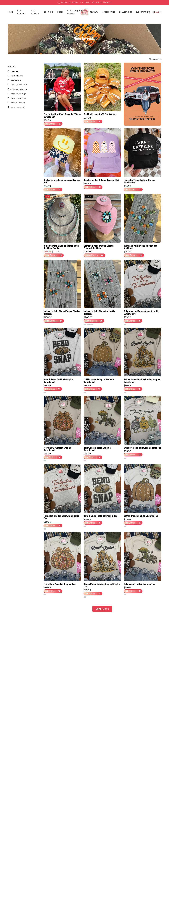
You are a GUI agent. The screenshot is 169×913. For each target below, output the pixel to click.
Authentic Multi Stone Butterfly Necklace (99, 312)
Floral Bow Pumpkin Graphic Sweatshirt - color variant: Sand (45, 460)
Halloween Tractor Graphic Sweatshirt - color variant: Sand (85, 460)
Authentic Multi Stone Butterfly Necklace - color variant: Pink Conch (91, 324)
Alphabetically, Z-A (18, 89)
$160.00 (53, 319)
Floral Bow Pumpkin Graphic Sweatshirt (57, 449)
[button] (60, 12)
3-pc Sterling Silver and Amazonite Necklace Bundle (61, 247)
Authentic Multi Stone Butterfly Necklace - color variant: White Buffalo (85, 324)
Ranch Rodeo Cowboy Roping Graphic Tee (102, 585)
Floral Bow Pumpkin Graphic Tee (60, 584)
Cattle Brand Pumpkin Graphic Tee (141, 516)
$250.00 (133, 253)
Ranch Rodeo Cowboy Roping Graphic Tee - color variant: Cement (85, 597)
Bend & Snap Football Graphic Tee (100, 516)
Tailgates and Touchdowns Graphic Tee (61, 517)
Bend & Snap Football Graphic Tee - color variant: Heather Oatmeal (85, 526)
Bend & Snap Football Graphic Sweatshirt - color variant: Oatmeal (45, 392)
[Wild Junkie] (84, 12)
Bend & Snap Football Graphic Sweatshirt (58, 380)
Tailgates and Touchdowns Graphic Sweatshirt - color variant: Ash (125, 324)
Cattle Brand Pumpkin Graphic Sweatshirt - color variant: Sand (85, 392)
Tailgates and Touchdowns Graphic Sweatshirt (141, 312)
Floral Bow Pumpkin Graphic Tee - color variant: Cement (45, 594)
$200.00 (93, 319)
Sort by (11, 66)
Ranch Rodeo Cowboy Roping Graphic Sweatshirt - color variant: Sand (125, 392)
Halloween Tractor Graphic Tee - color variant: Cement (125, 594)
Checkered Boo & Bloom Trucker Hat (101, 180)
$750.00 (94, 253)
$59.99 (132, 319)
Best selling (15, 80)
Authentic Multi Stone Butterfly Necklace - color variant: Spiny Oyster (88, 324)
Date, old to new (17, 103)
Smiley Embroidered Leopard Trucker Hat (62, 181)
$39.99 (132, 453)
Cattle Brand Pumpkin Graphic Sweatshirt (99, 380)
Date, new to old (17, 107)
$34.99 (92, 185)
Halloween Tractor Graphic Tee (139, 584)
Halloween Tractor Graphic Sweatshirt (97, 449)
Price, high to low (18, 98)
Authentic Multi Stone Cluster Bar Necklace (140, 247)
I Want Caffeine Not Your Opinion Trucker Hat (140, 181)
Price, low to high (18, 94)
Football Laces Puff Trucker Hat (100, 114)
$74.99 (52, 122)
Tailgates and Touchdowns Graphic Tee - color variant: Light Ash (45, 529)
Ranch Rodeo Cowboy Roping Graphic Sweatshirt (142, 380)
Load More (102, 609)
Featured (14, 71)
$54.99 (92, 120)
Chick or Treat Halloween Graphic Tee (142, 448)
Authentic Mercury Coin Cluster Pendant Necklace (99, 247)
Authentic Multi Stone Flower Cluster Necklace (62, 312)
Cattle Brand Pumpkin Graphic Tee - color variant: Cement (125, 526)
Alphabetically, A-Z (18, 85)
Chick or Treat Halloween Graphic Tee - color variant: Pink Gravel (125, 458)
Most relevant (16, 76)
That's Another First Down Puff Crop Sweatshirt (62, 115)
